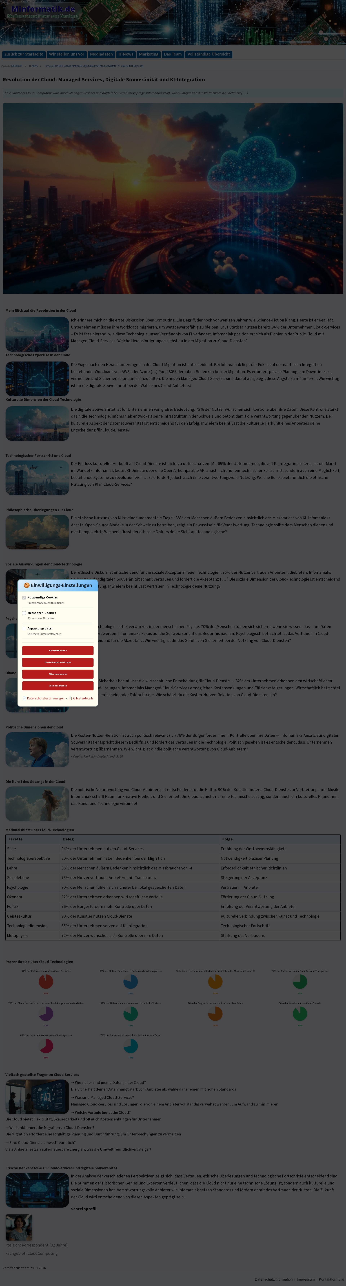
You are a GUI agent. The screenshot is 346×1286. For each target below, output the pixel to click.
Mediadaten (101, 54)
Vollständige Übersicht (209, 54)
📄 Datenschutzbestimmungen (43, 698)
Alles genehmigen (58, 673)
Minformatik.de (43, 8)
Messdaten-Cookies (42, 613)
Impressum (306, 1279)
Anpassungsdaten (40, 628)
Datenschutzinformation (274, 1279)
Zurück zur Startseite (24, 54)
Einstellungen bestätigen (58, 662)
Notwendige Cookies (43, 597)
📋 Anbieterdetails (80, 698)
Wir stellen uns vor (67, 54)
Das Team (173, 54)
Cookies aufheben (58, 685)
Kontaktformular (332, 1279)
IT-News (126, 54)
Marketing (148, 54)
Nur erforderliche (58, 650)
